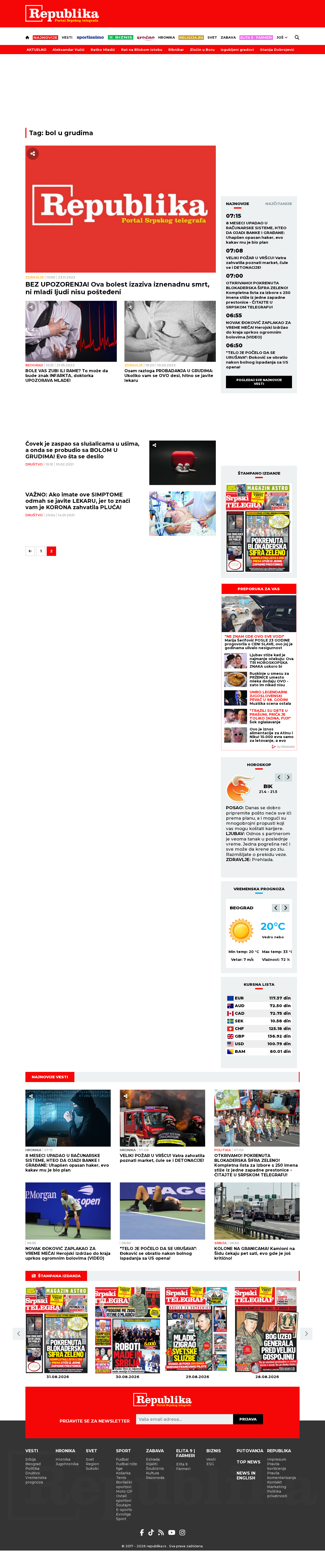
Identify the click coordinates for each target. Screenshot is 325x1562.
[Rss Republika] (162, 1532)
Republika (279, 1450)
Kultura (152, 1473)
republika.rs (156, 1546)
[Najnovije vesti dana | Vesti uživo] (120, 37)
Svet (212, 37)
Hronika (166, 37)
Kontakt (274, 1482)
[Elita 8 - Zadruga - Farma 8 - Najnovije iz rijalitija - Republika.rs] (256, 37)
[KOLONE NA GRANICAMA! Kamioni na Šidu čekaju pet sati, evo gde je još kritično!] (257, 1210)
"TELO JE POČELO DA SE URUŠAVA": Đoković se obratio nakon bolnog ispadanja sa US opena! (257, 359)
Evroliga (123, 1514)
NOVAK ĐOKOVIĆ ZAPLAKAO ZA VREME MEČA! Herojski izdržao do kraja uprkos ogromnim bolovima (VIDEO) (258, 329)
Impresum (276, 1459)
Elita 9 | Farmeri (185, 1453)
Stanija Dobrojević (277, 50)
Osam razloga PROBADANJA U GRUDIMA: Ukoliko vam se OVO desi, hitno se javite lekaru (168, 375)
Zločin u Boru (202, 50)
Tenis (121, 1477)
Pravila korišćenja (276, 1466)
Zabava (228, 37)
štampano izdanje (259, 473)
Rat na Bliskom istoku (141, 50)
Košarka (123, 1473)
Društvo (34, 464)
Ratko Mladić (103, 50)
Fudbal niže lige (126, 1466)
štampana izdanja (59, 1275)
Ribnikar (176, 50)
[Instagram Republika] (182, 1532)
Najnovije (237, 203)
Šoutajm (123, 1505)
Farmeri (183, 1468)
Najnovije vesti (50, 1076)
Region (92, 1464)
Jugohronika (67, 1464)
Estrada (153, 1459)
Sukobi (92, 1468)
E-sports (124, 1509)
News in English (246, 1475)
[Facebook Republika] (143, 1532)
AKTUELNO (36, 50)
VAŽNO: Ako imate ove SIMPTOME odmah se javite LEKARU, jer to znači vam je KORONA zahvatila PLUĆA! (77, 500)
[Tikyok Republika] (152, 1532)
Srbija (220, 1243)
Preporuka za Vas (259, 588)
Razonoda (155, 1477)
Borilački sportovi (124, 1484)
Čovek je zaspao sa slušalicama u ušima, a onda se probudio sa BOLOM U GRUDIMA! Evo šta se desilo (82, 450)
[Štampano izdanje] (57, 1330)
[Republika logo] (62, 13)
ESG (210, 1464)
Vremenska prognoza (35, 1480)
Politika (222, 1150)
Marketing (276, 1487)
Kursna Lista (259, 984)
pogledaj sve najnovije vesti (259, 381)
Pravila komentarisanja (281, 1475)
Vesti (67, 37)
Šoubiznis (155, 1468)
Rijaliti (151, 1464)
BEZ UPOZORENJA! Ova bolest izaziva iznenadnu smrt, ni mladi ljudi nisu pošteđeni (117, 288)
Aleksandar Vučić (69, 50)
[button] (279, 777)
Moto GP (124, 1491)
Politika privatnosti (277, 1493)
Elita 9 (182, 1464)
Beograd (34, 365)
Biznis (213, 1450)
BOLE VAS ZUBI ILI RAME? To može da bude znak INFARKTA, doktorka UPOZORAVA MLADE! (66, 375)
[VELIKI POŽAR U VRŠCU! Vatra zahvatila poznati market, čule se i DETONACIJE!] (162, 1118)
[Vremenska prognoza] (241, 930)
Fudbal (122, 1459)
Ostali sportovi (123, 1498)
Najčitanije (278, 203)
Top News (249, 1462)
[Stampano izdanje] (259, 528)
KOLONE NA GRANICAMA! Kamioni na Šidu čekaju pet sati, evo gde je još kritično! (254, 1253)
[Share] (33, 154)
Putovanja (250, 1450)
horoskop (259, 764)
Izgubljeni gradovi (237, 50)
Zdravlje (34, 277)
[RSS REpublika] (172, 1532)
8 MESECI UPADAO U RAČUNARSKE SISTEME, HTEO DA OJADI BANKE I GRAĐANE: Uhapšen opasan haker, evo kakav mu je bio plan (256, 233)
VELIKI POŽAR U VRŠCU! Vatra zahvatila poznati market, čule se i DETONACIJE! (257, 262)
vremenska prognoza (259, 888)
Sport (123, 1450)
